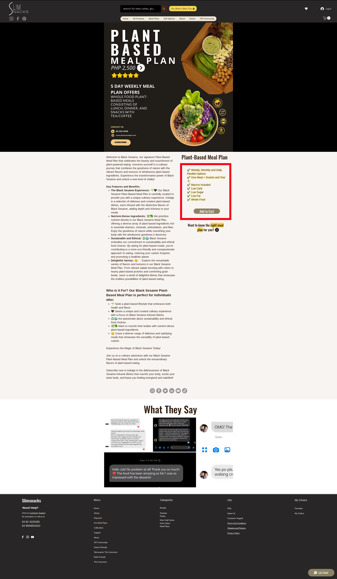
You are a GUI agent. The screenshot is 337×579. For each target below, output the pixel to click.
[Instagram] (11, 18)
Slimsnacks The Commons (104, 552)
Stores (97, 513)
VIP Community (101, 542)
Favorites (299, 508)
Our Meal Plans (100, 523)
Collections (98, 528)
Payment (98, 518)
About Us (231, 513)
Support (97, 533)
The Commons (100, 562)
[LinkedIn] (171, 390)
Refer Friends (100, 557)
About (96, 537)
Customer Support (37, 513)
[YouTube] (178, 390)
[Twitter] (165, 390)
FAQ (229, 508)
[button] (327, 18)
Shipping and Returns (236, 528)
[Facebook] (17, 18)
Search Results (100, 547)
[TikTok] (184, 390)
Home (96, 508)
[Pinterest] (24, 18)
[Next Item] (228, 452)
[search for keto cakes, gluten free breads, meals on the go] (164, 8)
